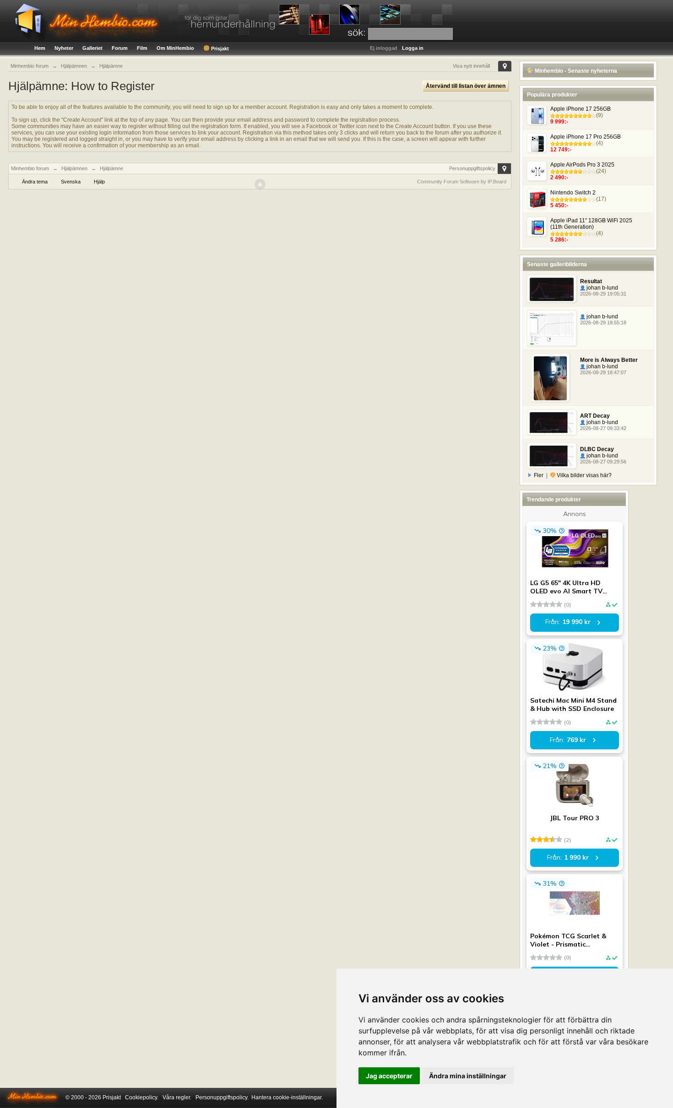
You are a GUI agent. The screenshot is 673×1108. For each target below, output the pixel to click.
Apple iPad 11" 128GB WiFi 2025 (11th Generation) (591, 223)
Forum (120, 48)
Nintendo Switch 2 (573, 192)
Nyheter (63, 48)
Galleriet (92, 48)
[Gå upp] (260, 184)
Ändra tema (35, 181)
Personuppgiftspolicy (472, 168)
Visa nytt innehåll (471, 66)
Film (142, 48)
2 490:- (559, 177)
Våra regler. (177, 1097)
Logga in (412, 48)
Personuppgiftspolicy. (222, 1097)
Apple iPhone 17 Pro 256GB (585, 137)
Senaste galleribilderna (557, 264)
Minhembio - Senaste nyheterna (575, 71)
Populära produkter (552, 94)
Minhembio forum (30, 168)
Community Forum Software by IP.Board (461, 181)
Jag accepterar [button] (389, 1076)
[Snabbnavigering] (504, 66)
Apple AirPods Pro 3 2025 (582, 164)
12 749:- (560, 149)
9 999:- (559, 121)
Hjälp (99, 181)
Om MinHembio (175, 48)
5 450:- (559, 205)
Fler (538, 475)
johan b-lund (601, 288)
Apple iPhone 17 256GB (580, 109)
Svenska (71, 181)
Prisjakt (219, 48)
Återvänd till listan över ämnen (465, 86)
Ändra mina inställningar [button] (467, 1076)
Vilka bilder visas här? (583, 475)
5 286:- (559, 240)
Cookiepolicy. (141, 1097)
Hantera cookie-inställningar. (287, 1097)
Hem (39, 48)
